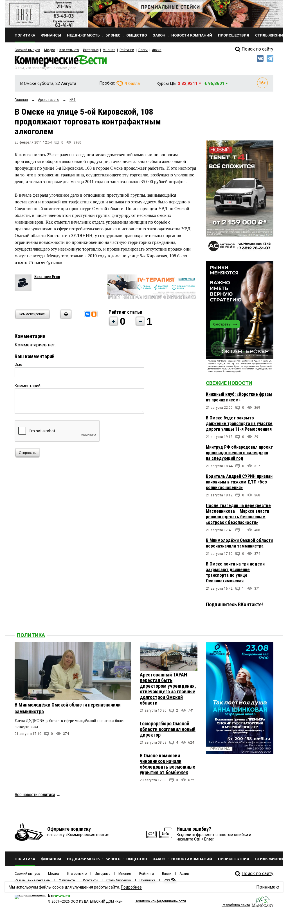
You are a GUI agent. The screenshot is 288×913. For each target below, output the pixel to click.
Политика (31, 635)
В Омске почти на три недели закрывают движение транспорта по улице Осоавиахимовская (235, 572)
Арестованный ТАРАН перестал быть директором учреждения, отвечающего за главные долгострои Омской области (168, 689)
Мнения (109, 50)
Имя (18, 365)
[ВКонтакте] (87, 314)
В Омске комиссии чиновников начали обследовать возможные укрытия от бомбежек (167, 764)
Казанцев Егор (47, 276)
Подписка (148, 880)
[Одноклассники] (93, 314)
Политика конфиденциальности (160, 901)
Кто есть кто (69, 50)
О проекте (67, 880)
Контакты (90, 880)
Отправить (27, 453)
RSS (167, 880)
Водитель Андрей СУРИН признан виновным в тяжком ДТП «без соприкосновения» (239, 482)
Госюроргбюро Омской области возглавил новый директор (167, 729)
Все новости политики (35, 794)
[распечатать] (65, 317)
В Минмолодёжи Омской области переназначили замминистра (239, 543)
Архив (156, 50)
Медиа (49, 50)
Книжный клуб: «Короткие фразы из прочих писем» (239, 397)
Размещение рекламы (33, 880)
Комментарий (27, 385)
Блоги (143, 50)
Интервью (90, 50)
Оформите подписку (69, 829)
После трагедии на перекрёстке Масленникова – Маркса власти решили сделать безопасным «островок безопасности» (238, 514)
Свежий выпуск (27, 50)
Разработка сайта (236, 905)
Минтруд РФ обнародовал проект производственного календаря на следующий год (239, 452)
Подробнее (131, 887)
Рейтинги (127, 50)
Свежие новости (229, 383)
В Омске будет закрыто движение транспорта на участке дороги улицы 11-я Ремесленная (239, 423)
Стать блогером (118, 880)
